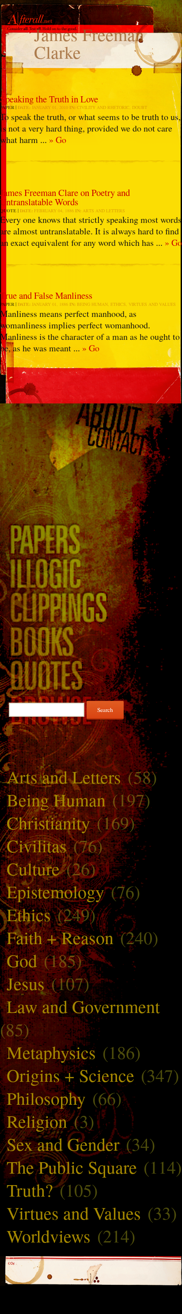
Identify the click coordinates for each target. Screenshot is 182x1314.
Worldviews (49, 1235)
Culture (33, 868)
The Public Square (72, 1166)
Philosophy (46, 1098)
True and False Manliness (46, 295)
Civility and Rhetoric (103, 107)
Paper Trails (91, 539)
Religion (37, 1121)
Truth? (30, 1189)
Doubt (139, 107)
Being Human (92, 304)
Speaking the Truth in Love (49, 99)
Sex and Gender (63, 1144)
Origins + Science (70, 1075)
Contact (91, 441)
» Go (57, 140)
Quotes (91, 675)
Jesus (26, 983)
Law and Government (83, 1006)
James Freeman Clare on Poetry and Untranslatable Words (65, 197)
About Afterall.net (91, 417)
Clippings (91, 607)
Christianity (48, 822)
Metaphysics (51, 1052)
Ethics (118, 304)
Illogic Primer (91, 573)
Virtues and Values (152, 304)
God (22, 960)
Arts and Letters (104, 210)
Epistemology (55, 891)
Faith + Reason (60, 937)
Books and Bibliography (91, 641)
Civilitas (37, 845)
